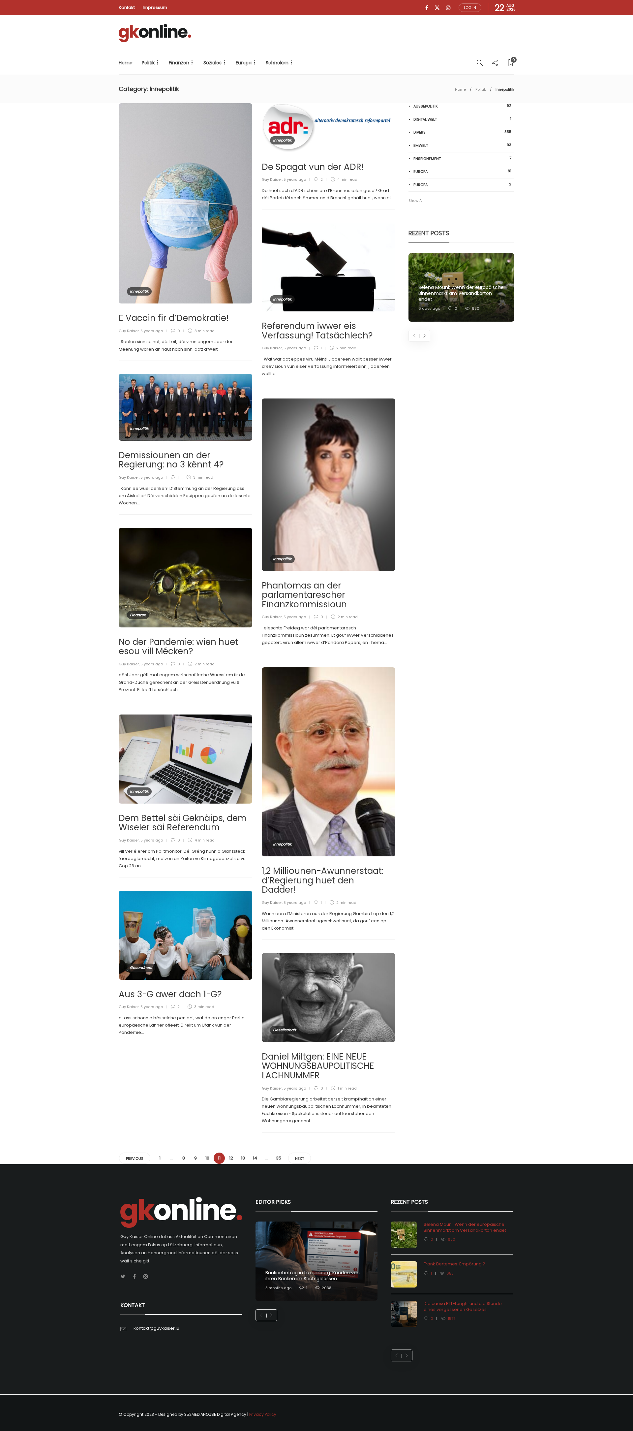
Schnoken (277, 62)
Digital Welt (462, 119)
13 (243, 1158)
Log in (470, 7)
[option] (461, 287)
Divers (462, 132)
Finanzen (179, 62)
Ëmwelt (462, 145)
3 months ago (278, 1287)
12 (231, 1158)
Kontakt (127, 7)
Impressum (155, 7)
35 (278, 1158)
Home (126, 62)
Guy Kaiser (129, 331)
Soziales (212, 62)
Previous (134, 1158)
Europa (244, 62)
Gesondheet (141, 967)
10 (207, 1158)
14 (255, 1158)
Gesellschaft (284, 1030)
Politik (148, 62)
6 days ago (429, 308)
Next (299, 1158)
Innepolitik (139, 291)
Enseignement (462, 158)
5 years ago (151, 331)
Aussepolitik (462, 106)
